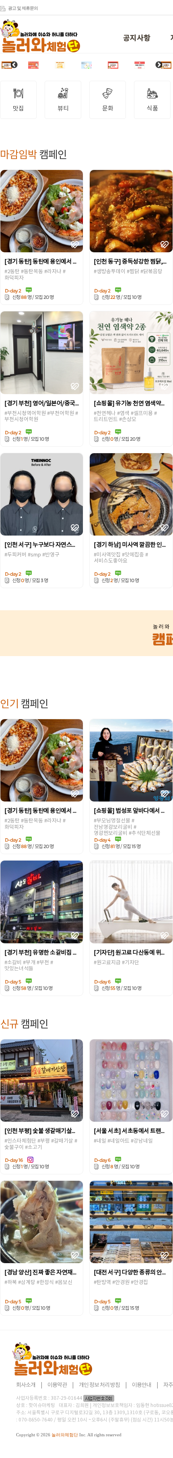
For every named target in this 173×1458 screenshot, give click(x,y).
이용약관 (57, 1385)
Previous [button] (14, 65)
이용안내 (141, 1385)
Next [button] (159, 65)
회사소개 (25, 1385)
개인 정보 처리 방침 (99, 1385)
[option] (7, 65)
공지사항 (136, 38)
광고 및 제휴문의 (23, 8)
